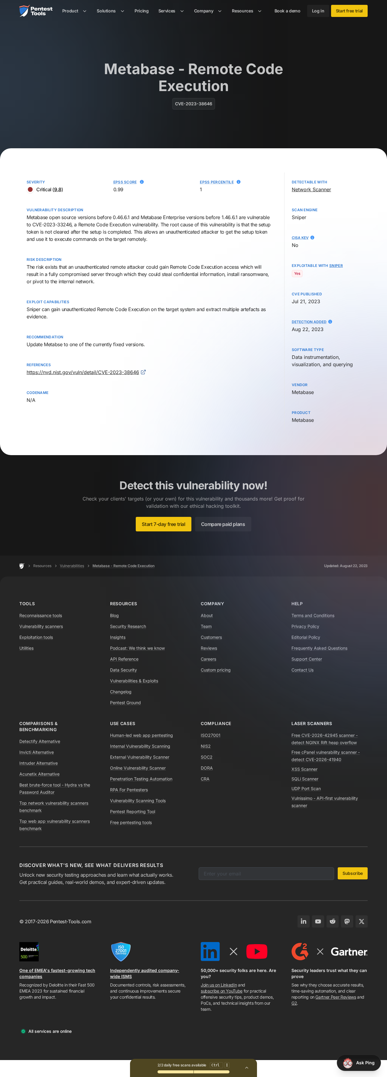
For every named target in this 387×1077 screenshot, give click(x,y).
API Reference (124, 659)
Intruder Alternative (38, 763)
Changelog (121, 691)
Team (206, 626)
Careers (208, 659)
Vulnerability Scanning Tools (138, 800)
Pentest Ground (125, 702)
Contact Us (302, 669)
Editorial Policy (305, 637)
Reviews (209, 648)
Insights (117, 637)
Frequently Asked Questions (319, 648)
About (207, 615)
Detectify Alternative (39, 741)
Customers (211, 637)
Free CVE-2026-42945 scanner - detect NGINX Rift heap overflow (324, 739)
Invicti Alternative (36, 752)
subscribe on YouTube (221, 990)
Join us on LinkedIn (219, 984)
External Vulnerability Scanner (139, 757)
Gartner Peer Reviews (335, 997)
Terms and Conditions (312, 615)
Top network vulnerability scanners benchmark (53, 806)
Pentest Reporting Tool (132, 811)
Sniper (34, 309)
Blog (114, 615)
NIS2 (206, 746)
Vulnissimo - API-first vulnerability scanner (324, 802)
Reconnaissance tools (40, 615)
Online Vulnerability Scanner (138, 767)
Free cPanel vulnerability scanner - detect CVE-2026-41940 (325, 756)
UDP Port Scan (306, 788)
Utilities (26, 648)
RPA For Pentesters (129, 789)
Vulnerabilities (72, 565)
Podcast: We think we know (137, 648)
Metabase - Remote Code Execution (123, 565)
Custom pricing (216, 669)
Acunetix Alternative (39, 774)
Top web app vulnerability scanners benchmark (54, 825)
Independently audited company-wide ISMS (144, 973)
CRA (205, 778)
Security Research (128, 626)
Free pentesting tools (131, 822)
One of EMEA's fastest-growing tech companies (57, 973)
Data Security (123, 669)
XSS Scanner (304, 769)
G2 (294, 1003)
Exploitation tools (36, 637)
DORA (207, 767)
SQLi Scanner (304, 778)
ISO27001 (210, 735)
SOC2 (207, 757)
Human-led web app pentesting (141, 735)
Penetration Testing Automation (141, 778)
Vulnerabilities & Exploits (134, 680)
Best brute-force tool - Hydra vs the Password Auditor (54, 788)
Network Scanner (311, 189)
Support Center (306, 659)
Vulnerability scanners (41, 626)
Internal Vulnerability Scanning (140, 746)
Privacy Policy (305, 626)
